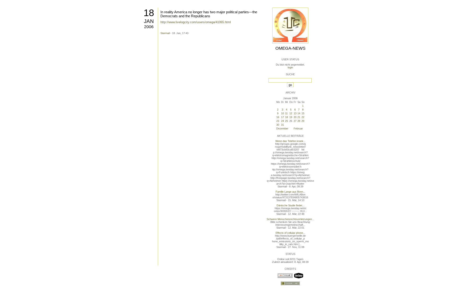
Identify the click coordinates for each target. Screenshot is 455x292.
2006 (149, 26)
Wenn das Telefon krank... (290, 141)
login (290, 67)
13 (295, 113)
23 (277, 120)
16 (277, 117)
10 (282, 113)
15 (302, 113)
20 (295, 117)
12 (290, 113)
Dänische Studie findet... (290, 205)
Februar (298, 128)
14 (298, 113)
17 (282, 117)
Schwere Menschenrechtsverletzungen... (290, 219)
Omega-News (290, 48)
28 (298, 120)
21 (298, 117)
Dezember (282, 128)
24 (282, 120)
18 (149, 13)
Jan (149, 21)
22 (302, 117)
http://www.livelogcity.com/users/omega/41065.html (195, 22)
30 (277, 124)
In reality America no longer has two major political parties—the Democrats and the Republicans (208, 14)
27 (295, 120)
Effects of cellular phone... (290, 232)
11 (286, 113)
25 (286, 120)
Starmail (165, 33)
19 (290, 117)
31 (282, 124)
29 (302, 120)
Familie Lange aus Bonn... (290, 191)
